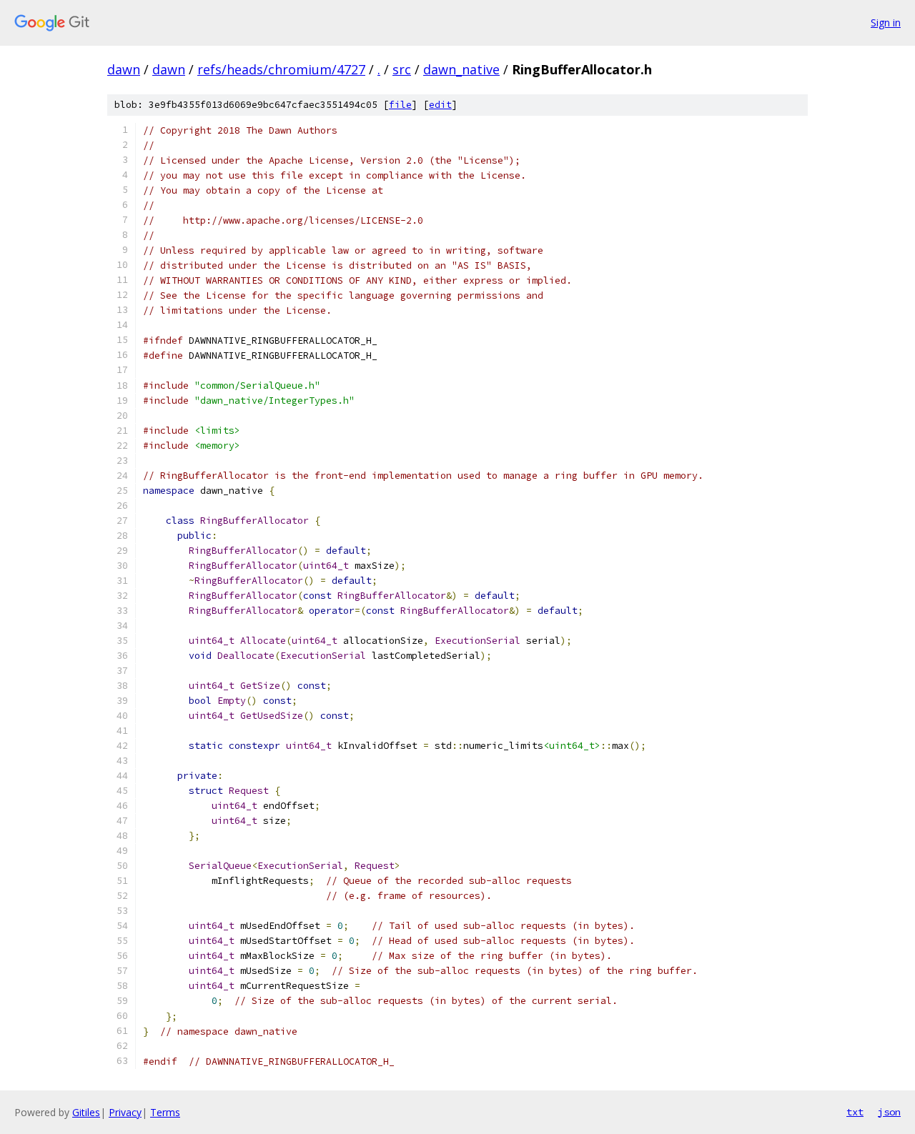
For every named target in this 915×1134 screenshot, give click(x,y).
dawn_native (461, 69)
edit (440, 105)
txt (855, 1111)
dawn (123, 69)
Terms (165, 1112)
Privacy (125, 1112)
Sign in (886, 22)
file (400, 105)
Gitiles (86, 1112)
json (889, 1111)
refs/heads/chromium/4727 (281, 69)
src (401, 69)
